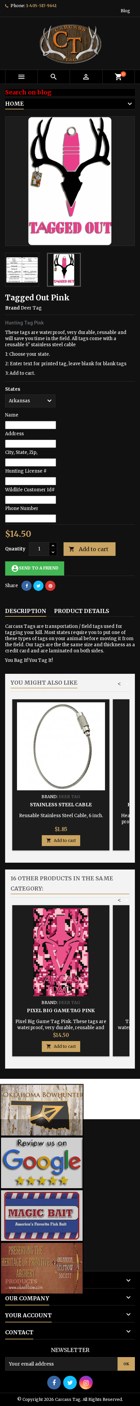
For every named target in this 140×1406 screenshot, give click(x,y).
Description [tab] (25, 611)
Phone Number (21, 508)
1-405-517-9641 (41, 5)
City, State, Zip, (21, 452)
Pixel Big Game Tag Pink (61, 1010)
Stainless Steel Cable (61, 805)
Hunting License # (26, 471)
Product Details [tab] (81, 611)
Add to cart (88, 549)
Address (14, 434)
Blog (125, 10)
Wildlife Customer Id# (30, 490)
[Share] (26, 586)
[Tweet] (38, 586)
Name (11, 415)
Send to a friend (34, 568)
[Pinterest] (50, 586)
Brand (12, 308)
